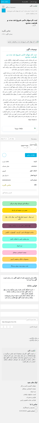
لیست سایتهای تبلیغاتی (29, 394)
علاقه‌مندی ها (25, 1)
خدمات (32, 11)
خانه (36, 11)
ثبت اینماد (33, 391)
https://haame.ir (32, 119)
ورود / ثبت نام (34, 1)
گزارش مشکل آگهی (7, 192)
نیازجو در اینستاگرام (28, 407)
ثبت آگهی (8, 7)
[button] (19, 50)
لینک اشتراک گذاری (31, 319)
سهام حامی (11, 138)
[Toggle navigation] (3, 6)
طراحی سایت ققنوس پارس (28, 400)
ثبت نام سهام (4, 138)
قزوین (34, 25)
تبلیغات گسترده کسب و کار (28, 386)
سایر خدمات (27, 11)
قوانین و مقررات (31, 397)
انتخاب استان (4, 1)
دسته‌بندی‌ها (13, 7)
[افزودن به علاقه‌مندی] (4, 155)
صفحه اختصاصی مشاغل (29, 389)
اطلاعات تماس (31, 155)
